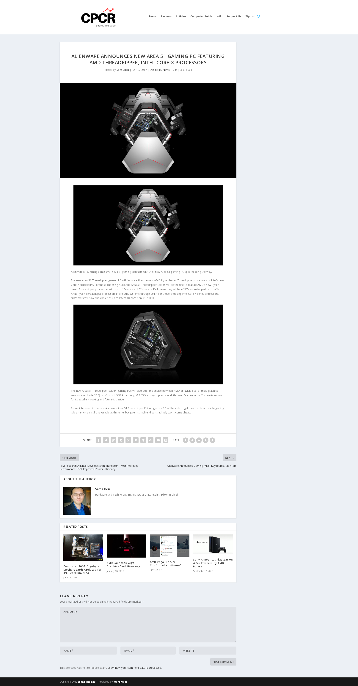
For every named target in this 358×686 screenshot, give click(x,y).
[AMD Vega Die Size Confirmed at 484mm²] (169, 545)
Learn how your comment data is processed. (135, 667)
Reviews (166, 16)
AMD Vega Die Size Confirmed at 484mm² (165, 563)
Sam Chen (123, 69)
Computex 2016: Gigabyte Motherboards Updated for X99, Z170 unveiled (82, 569)
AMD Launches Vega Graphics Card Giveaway (123, 564)
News (153, 16)
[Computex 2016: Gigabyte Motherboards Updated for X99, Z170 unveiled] (83, 547)
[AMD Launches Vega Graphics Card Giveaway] (126, 546)
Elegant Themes (85, 681)
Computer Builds (201, 16)
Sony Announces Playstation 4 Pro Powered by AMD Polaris (213, 563)
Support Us (234, 16)
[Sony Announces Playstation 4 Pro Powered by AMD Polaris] (213, 544)
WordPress (120, 681)
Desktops (155, 69)
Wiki (219, 16)
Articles (181, 16)
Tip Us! (250, 16)
